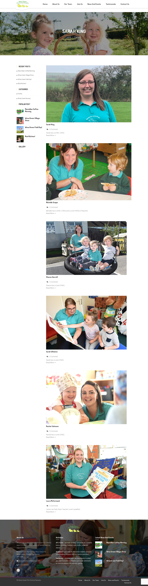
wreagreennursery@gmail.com (29, 561)
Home (69, 37)
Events (20, 93)
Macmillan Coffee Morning (26, 71)
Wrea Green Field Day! (25, 79)
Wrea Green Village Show (26, 75)
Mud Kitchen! (22, 83)
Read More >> (51, 135)
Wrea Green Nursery (24, 98)
